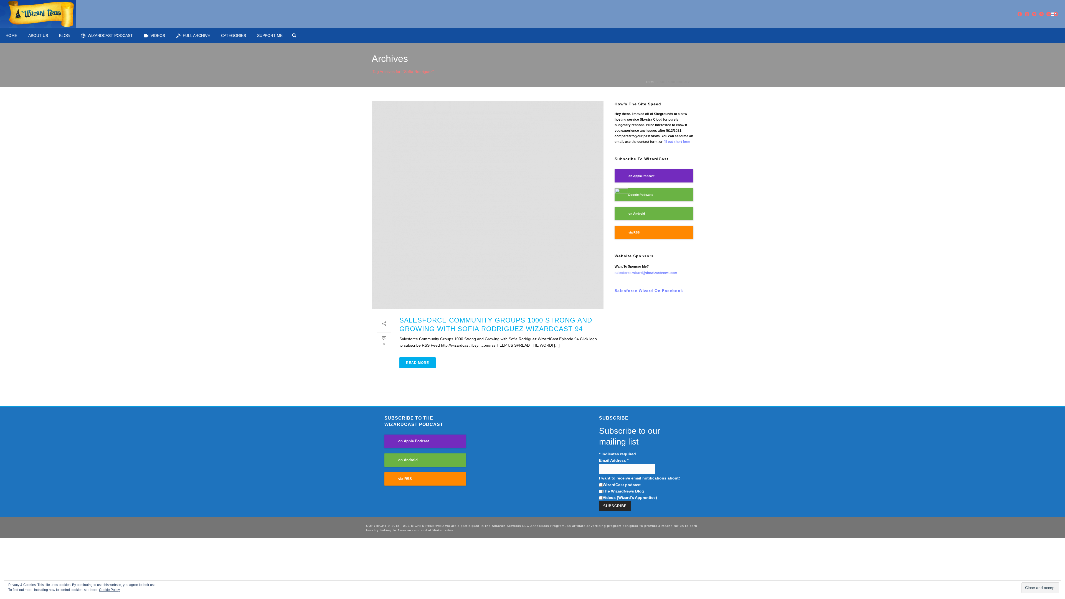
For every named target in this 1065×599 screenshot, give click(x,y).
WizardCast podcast (622, 485)
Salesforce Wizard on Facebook (649, 290)
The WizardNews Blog (623, 491)
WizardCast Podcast (110, 35)
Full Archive (196, 35)
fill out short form (676, 142)
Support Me (270, 35)
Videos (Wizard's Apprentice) (630, 497)
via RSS (634, 232)
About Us (38, 35)
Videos (158, 35)
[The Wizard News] (38, 14)
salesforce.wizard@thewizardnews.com (646, 273)
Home (11, 35)
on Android (636, 213)
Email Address (613, 460)
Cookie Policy (109, 590)
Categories (233, 35)
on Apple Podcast (641, 175)
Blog (64, 35)
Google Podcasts (640, 194)
